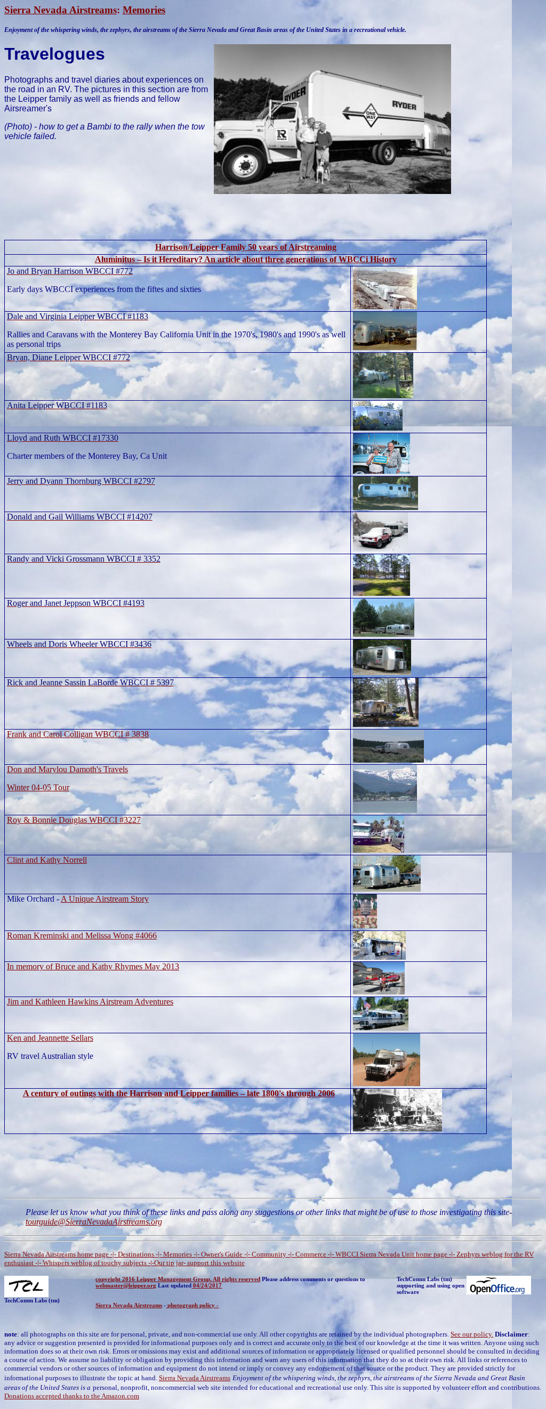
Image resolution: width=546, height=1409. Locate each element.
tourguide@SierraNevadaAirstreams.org (94, 1221)
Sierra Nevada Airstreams (60, 9)
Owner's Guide (222, 1254)
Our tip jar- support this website (199, 1263)
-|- (113, 1254)
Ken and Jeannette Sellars (50, 1037)
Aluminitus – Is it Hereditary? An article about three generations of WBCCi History (246, 259)
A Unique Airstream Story (105, 898)
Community (269, 1254)
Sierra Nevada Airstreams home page (56, 1254)
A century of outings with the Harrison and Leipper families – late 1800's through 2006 (179, 1093)
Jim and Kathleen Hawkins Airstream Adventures (90, 1001)
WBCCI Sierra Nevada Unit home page (391, 1254)
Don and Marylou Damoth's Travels (67, 769)
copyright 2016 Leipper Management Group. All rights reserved (177, 1279)
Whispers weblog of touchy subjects (95, 1263)
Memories (144, 9)
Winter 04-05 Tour (38, 787)
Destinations (137, 1254)
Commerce (310, 1254)
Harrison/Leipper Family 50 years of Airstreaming (245, 247)
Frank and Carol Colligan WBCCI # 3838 (78, 734)
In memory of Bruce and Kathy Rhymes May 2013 (93, 966)
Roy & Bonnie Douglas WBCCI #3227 (74, 819)
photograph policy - (193, 1305)
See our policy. (472, 1334)
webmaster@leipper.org (125, 1285)
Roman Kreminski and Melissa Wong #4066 (82, 935)
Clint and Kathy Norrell (47, 859)
